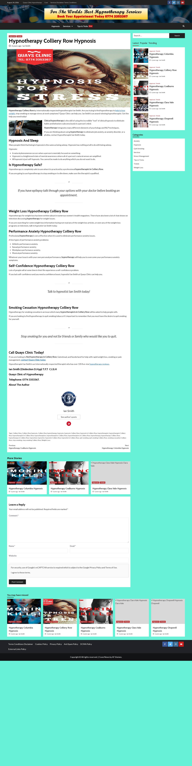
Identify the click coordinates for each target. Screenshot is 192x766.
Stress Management (141, 156)
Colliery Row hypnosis (29, 433)
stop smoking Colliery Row (32, 440)
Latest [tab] (136, 43)
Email (73, 546)
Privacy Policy (96, 567)
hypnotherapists (40, 435)
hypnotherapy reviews (99, 364)
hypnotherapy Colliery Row (110, 435)
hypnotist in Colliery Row (70, 438)
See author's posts (69, 417)
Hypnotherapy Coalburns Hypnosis (22, 446)
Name (12, 546)
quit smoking (84, 438)
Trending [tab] (152, 43)
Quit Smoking (139, 148)
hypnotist (41, 438)
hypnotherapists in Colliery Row (79, 435)
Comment (14, 515)
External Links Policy (17, 649)
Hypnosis (56, 26)
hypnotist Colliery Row (53, 438)
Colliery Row (17, 433)
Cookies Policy (41, 644)
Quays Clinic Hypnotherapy (32, 2)
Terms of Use (111, 567)
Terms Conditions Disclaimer (20, 644)
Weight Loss (46, 440)
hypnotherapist (103, 433)
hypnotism (33, 438)
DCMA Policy (86, 644)
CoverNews (104, 657)
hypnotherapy (95, 435)
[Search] (183, 26)
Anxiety (137, 141)
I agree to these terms (20, 572)
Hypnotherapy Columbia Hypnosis (115, 446)
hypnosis (60, 433)
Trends (19, 36)
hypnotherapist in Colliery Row (23, 435)
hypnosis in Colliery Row (88, 433)
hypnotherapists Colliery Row (57, 435)
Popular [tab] (143, 43)
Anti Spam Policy (71, 644)
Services (137, 152)
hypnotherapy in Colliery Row (19, 438)
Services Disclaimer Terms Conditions (63, 2)
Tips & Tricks (84, 26)
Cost (46, 2)
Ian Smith (26, 46)
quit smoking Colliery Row (98, 438)
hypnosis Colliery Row (72, 433)
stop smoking (17, 440)
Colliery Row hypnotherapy (47, 433)
